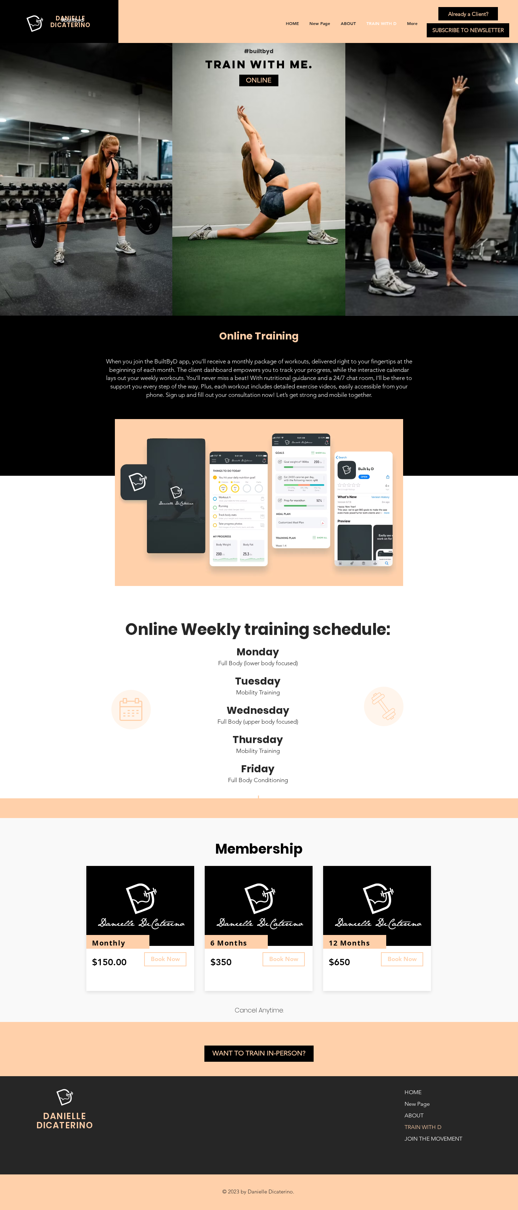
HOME (413, 1092)
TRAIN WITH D (423, 1127)
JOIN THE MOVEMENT (429, 1138)
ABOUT (414, 1115)
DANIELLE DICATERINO (64, 1120)
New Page (417, 1103)
